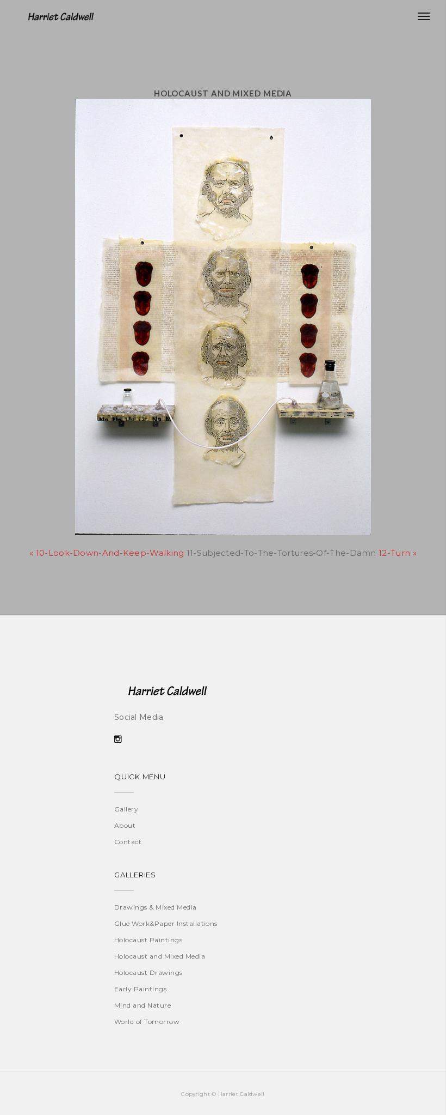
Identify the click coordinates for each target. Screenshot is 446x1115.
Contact (127, 842)
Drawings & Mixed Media (155, 907)
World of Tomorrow (146, 1021)
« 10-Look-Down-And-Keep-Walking (106, 553)
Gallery (126, 809)
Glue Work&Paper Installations (166, 923)
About (124, 825)
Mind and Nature (142, 1005)
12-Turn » (398, 553)
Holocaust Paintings (148, 940)
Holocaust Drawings (148, 972)
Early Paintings (140, 989)
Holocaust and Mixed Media (159, 956)
